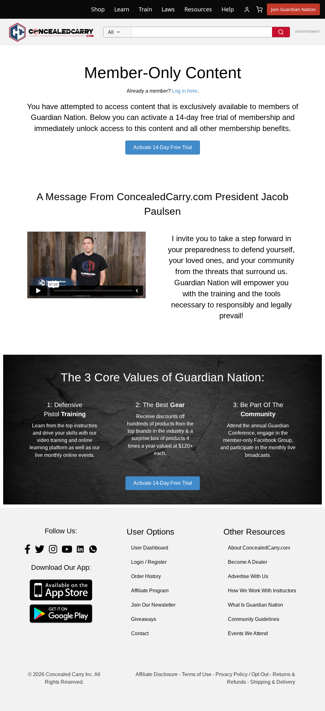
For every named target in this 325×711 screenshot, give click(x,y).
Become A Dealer (247, 562)
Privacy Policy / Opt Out (242, 674)
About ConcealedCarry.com (259, 547)
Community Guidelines (253, 619)
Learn (121, 9)
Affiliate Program (150, 590)
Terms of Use (196, 674)
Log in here (184, 91)
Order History (146, 576)
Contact (140, 633)
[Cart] (259, 9)
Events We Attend (248, 633)
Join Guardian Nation (293, 9)
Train (145, 9)
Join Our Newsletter (153, 605)
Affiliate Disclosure (157, 674)
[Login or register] (247, 9)
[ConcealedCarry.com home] (51, 32)
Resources (198, 9)
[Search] (281, 32)
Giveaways (143, 619)
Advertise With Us (248, 576)
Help (228, 9)
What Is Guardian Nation (255, 605)
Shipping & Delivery (272, 682)
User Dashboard (149, 547)
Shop (98, 9)
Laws (168, 9)
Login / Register (149, 562)
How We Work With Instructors (262, 590)
